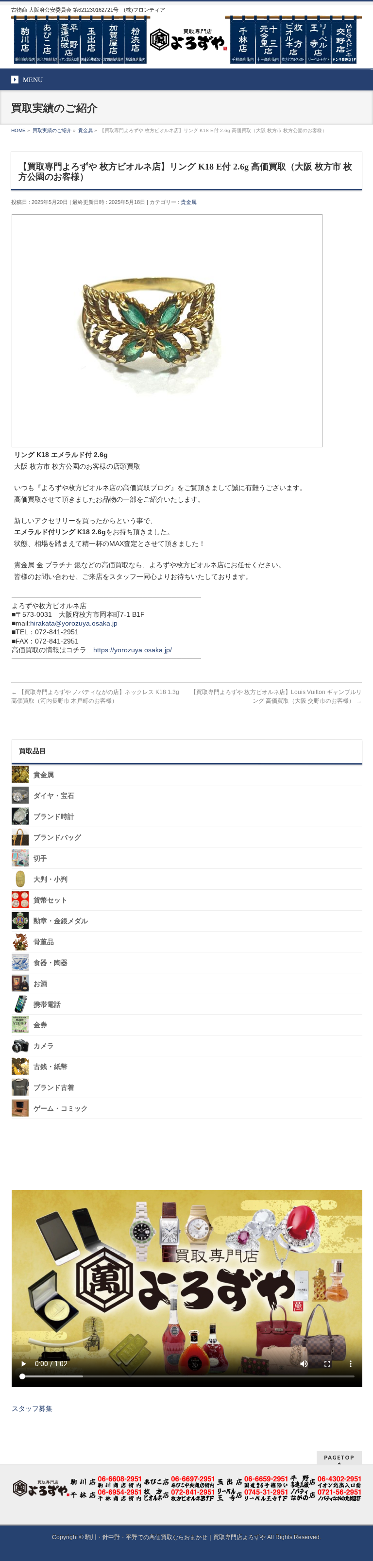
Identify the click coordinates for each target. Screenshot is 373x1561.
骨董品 (44, 942)
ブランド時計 (54, 816)
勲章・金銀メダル (61, 921)
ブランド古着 (54, 1087)
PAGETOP (339, 1457)
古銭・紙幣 (51, 1066)
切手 (40, 858)
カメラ (44, 1046)
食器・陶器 (51, 962)
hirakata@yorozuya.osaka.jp (74, 623)
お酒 (40, 983)
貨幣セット (51, 900)
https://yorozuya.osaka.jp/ (132, 650)
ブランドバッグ (57, 837)
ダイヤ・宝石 (54, 795)
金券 (40, 1025)
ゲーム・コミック (61, 1108)
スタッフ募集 (32, 1408)
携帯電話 (47, 1004)
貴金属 (189, 202)
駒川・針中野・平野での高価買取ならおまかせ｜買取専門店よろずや (175, 1537)
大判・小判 (51, 879)
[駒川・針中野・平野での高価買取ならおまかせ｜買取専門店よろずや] (186, 52)
